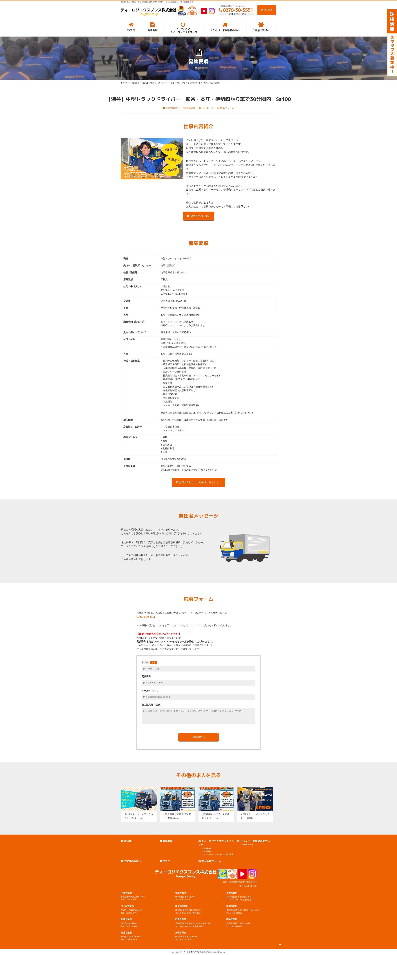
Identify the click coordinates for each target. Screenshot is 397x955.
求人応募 (268, 10)
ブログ (166, 861)
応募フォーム (227, 108)
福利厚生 (207, 851)
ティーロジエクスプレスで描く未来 (218, 854)
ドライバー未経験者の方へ (255, 841)
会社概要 (207, 848)
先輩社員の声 (247, 844)
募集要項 (191, 108)
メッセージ (208, 108)
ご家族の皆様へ (132, 861)
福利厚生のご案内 (200, 216)
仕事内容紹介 (173, 108)
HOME (128, 841)
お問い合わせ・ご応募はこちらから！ (200, 482)
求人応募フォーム (211, 861)
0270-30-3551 (238, 10)
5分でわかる (183, 30)
